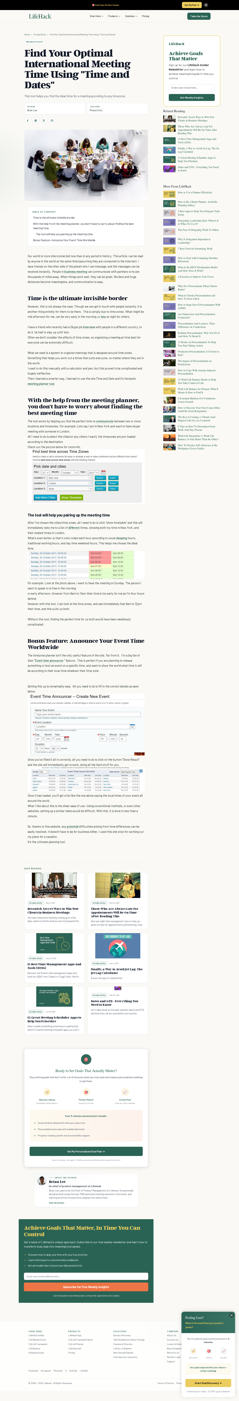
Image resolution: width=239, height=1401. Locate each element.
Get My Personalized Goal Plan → (86, 1151)
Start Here (95, 16)
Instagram (46, 1370)
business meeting (75, 271)
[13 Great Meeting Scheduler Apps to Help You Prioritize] (54, 996)
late (103, 316)
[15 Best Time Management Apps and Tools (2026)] (54, 943)
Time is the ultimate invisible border (54, 217)
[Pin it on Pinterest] (36, 120)
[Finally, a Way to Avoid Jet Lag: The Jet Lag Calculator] (117, 945)
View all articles (56, 1203)
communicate (104, 421)
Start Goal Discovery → (208, 1382)
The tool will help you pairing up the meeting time (64, 234)
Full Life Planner (76, 1344)
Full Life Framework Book (80, 1339)
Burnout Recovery (121, 1335)
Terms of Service (165, 1383)
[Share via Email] (52, 120)
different (74, 527)
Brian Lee (32, 110)
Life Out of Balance (122, 1348)
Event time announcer (49, 660)
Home (27, 34)
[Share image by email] (139, 455)
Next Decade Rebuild (123, 1352)
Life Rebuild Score (37, 1339)
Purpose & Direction (123, 1344)
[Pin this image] (122, 455)
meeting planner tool (41, 384)
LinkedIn (84, 1370)
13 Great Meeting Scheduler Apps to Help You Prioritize (54, 1019)
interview (89, 327)
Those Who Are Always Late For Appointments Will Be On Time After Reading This (115, 912)
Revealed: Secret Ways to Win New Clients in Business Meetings (53, 910)
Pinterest (58, 1370)
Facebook (33, 1370)
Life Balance (34, 1348)
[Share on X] (44, 120)
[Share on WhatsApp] (133, 455)
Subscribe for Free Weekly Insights (86, 1287)
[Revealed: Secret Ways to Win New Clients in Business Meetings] (54, 885)
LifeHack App (74, 1335)
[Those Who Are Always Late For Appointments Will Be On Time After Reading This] (117, 885)
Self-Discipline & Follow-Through (129, 1339)
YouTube (73, 1370)
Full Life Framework (37, 1344)
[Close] (206, 5)
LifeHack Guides (36, 1335)
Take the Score (199, 16)
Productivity (40, 34)
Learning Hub (74, 1348)
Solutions (130, 16)
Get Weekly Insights (191, 97)
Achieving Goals (36, 1352)
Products (113, 16)
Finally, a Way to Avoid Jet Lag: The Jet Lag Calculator (117, 971)
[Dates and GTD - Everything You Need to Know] (117, 988)
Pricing (145, 16)
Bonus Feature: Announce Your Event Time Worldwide (64, 240)
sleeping (121, 538)
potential (73, 826)
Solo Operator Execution (125, 1357)
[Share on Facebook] (27, 120)
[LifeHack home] (40, 16)
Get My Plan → (192, 5)
